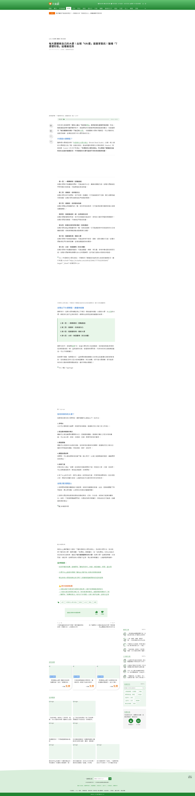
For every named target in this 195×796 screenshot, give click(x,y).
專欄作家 (115, 785)
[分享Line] (51, 131)
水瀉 (110, 311)
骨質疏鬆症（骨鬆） (130, 694)
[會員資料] (143, 3)
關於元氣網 (80, 785)
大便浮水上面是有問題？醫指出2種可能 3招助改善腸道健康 (80, 572)
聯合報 (101, 3)
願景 (132, 3)
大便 (81, 130)
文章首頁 (109, 785)
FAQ (77, 790)
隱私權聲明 (100, 790)
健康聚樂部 (87, 785)
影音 (79, 8)
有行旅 (127, 3)
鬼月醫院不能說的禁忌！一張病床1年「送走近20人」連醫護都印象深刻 (79, 13)
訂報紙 (111, 790)
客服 (80, 790)
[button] (145, 8)
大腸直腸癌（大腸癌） (131, 691)
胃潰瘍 (137, 700)
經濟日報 (107, 3)
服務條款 (90, 790)
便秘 (87, 125)
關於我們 (117, 790)
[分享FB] (51, 125)
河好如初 (114, 3)
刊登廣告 (72, 790)
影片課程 (52, 677)
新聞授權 (84, 790)
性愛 (121, 8)
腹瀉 (80, 602)
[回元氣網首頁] (55, 3)
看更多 (144, 629)
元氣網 (54, 39)
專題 (131, 8)
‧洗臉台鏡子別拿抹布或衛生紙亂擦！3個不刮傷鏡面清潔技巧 (81, 589)
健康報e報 (89, 778)
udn (50, 39)
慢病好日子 (108, 8)
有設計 (121, 3)
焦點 (50, 8)
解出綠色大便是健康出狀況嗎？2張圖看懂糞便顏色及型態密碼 (81, 577)
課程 (84, 8)
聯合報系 (107, 790)
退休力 (90, 8)
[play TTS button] (64, 119)
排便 (73, 346)
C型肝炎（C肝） (129, 700)
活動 (136, 8)
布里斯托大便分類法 (80, 142)
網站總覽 (123, 790)
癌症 (115, 8)
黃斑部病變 (128, 703)
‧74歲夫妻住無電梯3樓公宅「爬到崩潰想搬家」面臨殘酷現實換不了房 (84, 592)
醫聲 (101, 8)
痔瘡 (140, 691)
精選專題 (93, 785)
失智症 (140, 694)
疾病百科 (99, 785)
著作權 (95, 790)
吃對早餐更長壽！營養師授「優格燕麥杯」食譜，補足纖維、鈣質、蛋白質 (85, 567)
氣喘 (134, 703)
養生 (55, 8)
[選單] (145, 3)
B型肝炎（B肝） (129, 697)
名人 (126, 8)
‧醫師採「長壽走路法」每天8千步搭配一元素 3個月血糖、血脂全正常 (84, 594)
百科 (73, 8)
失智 (96, 8)
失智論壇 (62, 8)
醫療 (68, 8)
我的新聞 (138, 3)
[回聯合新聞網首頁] (50, 3)
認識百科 (102, 303)
